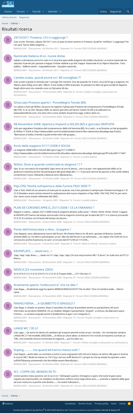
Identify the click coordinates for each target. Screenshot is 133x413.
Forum (21, 11)
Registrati (24, 17)
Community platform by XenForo (40, 410)
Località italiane (89, 156)
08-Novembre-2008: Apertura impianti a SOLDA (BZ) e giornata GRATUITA (64, 124)
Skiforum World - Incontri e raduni (98, 243)
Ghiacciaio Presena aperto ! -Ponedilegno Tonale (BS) (50, 102)
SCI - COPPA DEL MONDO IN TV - (35, 372)
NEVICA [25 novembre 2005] (33, 269)
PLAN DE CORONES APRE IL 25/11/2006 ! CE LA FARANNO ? (54, 208)
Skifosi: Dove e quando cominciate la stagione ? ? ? (48, 164)
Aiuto (114, 403)
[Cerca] (128, 11)
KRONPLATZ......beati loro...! (33, 251)
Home (8, 11)
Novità (36, 11)
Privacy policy (102, 403)
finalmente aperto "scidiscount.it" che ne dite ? (45, 285)
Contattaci (70, 403)
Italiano (9, 403)
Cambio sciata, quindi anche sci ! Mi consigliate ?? (47, 78)
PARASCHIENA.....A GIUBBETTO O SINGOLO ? (44, 303)
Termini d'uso (85, 403)
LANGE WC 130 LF (26, 328)
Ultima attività (9, 17)
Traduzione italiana (77, 410)
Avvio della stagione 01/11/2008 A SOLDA (42, 146)
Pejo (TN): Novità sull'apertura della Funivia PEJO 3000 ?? (52, 186)
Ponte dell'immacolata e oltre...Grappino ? (42, 229)
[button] (27, 11)
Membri (53, 11)
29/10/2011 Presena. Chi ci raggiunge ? (41, 37)
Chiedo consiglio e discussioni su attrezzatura (104, 342)
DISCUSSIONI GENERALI (94, 48)
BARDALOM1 (20, 48)
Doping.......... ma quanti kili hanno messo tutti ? (46, 350)
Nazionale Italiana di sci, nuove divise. (40, 56)
